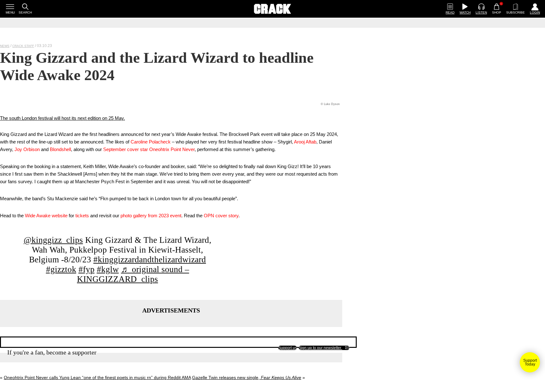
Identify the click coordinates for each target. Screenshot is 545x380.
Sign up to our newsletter (320, 348)
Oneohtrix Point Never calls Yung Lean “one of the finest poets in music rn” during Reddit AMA (97, 377)
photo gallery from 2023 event (150, 215)
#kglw (108, 269)
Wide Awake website (46, 215)
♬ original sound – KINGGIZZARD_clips (133, 274)
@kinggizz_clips (53, 240)
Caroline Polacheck (151, 141)
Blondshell (60, 149)
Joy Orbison (27, 149)
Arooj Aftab (305, 141)
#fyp (87, 269)
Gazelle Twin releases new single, (246, 377)
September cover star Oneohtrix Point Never (149, 149)
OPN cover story (221, 215)
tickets (82, 215)
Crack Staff (23, 46)
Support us (287, 348)
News (4, 46)
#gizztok (61, 269)
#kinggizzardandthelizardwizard (149, 259)
